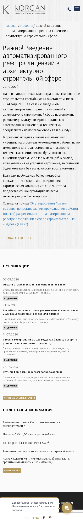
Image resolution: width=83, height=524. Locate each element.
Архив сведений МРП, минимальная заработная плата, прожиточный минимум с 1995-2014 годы (36, 460)
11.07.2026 (10, 334)
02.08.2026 (11, 279)
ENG (36, 518)
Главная (11, 25)
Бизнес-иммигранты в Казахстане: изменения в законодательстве (31, 424)
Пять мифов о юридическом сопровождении (32, 372)
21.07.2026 (10, 305)
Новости (26, 25)
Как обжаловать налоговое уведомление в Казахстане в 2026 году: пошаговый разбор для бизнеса (40, 312)
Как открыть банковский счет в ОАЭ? (26, 443)
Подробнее (10, 298)
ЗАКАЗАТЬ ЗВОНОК (18, 238)
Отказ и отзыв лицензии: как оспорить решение (34, 284)
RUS (26, 518)
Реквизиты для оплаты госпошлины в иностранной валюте (38, 451)
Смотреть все (12, 470)
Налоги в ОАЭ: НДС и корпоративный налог (30, 434)
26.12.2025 (10, 366)
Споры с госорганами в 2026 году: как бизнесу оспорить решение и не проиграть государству (40, 341)
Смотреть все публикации (19, 397)
